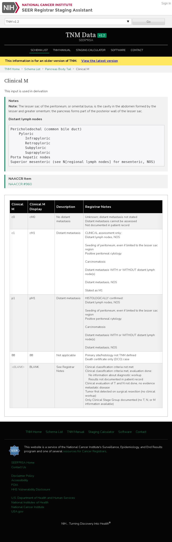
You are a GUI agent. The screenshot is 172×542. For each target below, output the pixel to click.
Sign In (166, 3)
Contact (137, 50)
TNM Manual (62, 50)
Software (118, 50)
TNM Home (12, 69)
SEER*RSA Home (22, 462)
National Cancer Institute (27, 507)
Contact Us (18, 467)
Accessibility (19, 480)
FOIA (14, 485)
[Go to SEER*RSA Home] (47, 7)
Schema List (39, 50)
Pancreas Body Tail (58, 69)
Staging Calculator (91, 50)
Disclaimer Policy (22, 476)
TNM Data (85, 35)
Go (149, 22)
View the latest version (99, 61)
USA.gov (17, 511)
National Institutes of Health (29, 502)
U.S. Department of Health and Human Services (43, 498)
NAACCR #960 (20, 184)
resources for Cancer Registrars (84, 451)
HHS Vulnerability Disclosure (30, 489)
